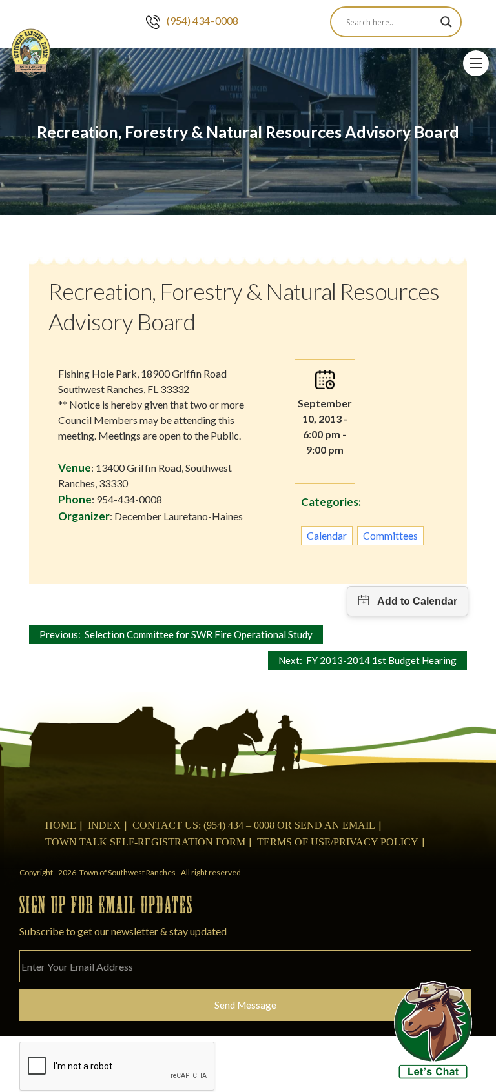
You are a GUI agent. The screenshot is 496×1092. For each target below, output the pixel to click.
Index (104, 825)
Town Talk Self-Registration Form (145, 841)
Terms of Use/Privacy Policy (337, 841)
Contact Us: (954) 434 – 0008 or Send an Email (253, 825)
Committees (390, 535)
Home (60, 825)
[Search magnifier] (446, 22)
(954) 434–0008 (202, 20)
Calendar (327, 535)
